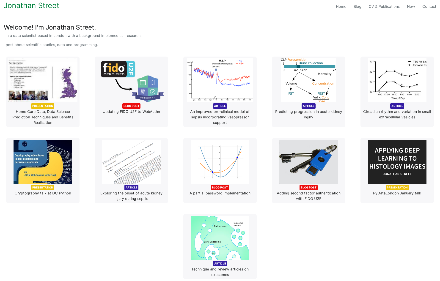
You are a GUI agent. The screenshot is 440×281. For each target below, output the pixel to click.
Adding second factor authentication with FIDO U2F (309, 193)
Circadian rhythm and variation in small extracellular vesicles (397, 111)
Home (343, 6)
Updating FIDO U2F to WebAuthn (131, 109)
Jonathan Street (31, 5)
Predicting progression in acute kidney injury (308, 111)
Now (411, 6)
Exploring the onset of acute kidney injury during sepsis (131, 193)
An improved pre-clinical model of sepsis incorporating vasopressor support (220, 114)
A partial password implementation (220, 190)
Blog (357, 6)
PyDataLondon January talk (397, 190)
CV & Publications (384, 6)
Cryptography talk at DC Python (43, 190)
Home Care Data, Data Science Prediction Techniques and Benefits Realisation (42, 114)
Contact (429, 6)
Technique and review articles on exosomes (220, 269)
